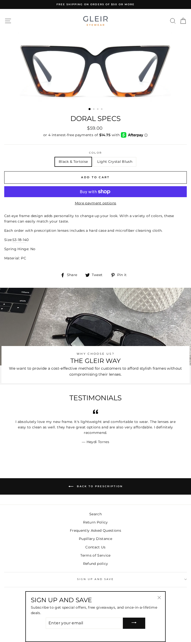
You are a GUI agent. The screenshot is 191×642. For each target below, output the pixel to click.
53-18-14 (19, 240)
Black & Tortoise (73, 162)
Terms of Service (95, 555)
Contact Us (95, 547)
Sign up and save (95, 579)
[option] (95, 4)
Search (95, 514)
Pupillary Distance (95, 539)
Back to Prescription (99, 486)
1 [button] (90, 109)
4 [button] (102, 109)
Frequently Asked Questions (95, 530)
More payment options (95, 203)
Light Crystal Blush (114, 162)
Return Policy (95, 522)
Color (95, 152)
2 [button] (94, 109)
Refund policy (95, 564)
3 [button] (98, 109)
